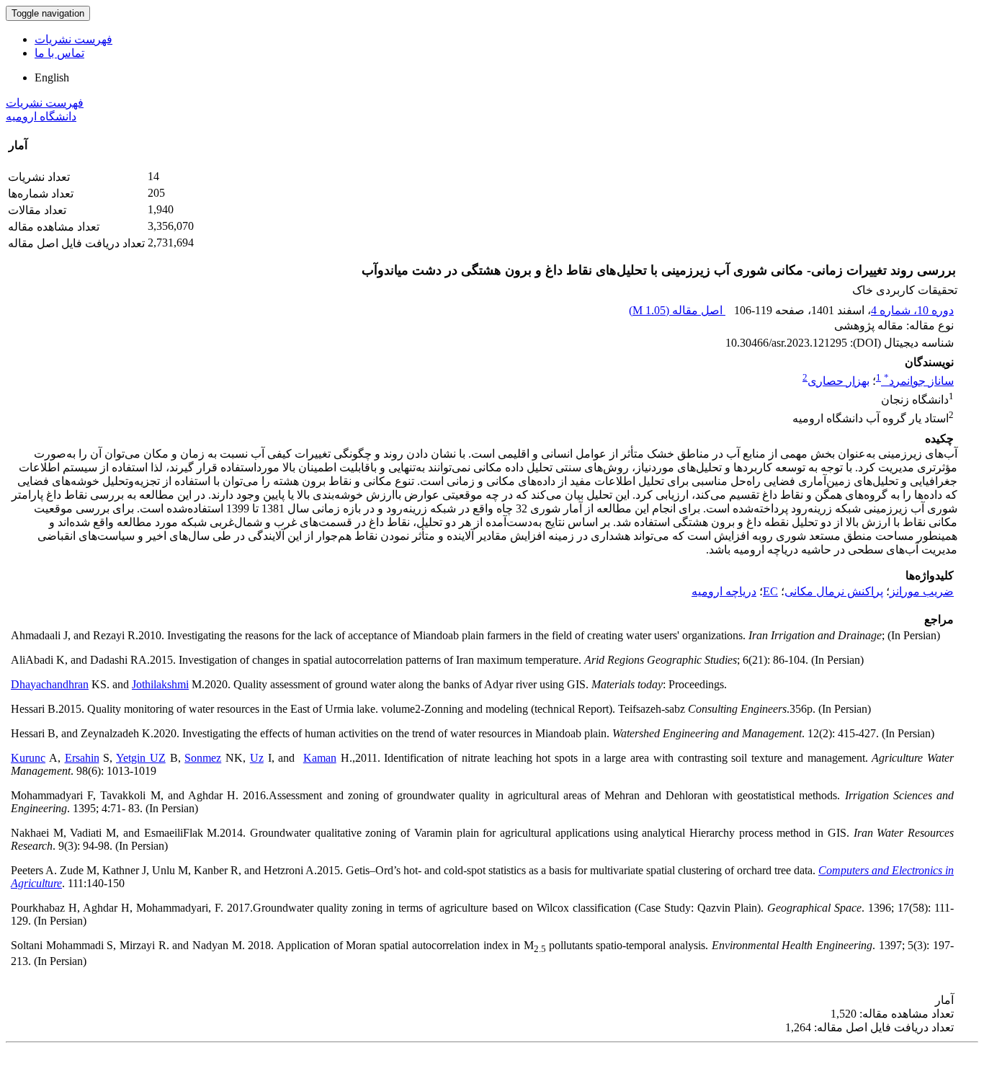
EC (770, 591)
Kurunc (28, 758)
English (52, 77)
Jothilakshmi (160, 684)
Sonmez (202, 758)
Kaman (319, 758)
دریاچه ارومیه (724, 591)
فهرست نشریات (73, 39)
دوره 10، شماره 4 (912, 310)
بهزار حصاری (838, 381)
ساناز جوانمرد (919, 381)
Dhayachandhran (50, 684)
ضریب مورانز (922, 591)
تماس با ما (59, 53)
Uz (257, 758)
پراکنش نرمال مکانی (833, 591)
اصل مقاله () (677, 310)
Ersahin (82, 758)
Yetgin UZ (141, 758)
